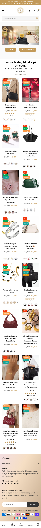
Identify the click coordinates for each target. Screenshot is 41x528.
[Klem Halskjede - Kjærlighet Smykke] (30, 90)
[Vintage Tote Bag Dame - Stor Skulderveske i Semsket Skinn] (30, 136)
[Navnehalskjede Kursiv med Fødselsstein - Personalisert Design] (30, 416)
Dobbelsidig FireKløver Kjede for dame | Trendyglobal (10, 200)
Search (21, 526)
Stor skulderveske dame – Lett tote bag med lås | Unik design (30, 385)
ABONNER (33, 504)
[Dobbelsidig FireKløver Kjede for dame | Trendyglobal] (10, 182)
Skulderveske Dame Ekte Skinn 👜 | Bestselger (30, 246)
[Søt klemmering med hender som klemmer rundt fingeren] (10, 228)
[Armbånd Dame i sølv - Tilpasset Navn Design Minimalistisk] (10, 367)
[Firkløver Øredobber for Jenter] (10, 136)
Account (12, 526)
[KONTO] (30, 10)
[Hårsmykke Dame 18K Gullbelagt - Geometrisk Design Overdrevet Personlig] (30, 321)
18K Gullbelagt (13, 1)
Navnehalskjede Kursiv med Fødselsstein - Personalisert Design (30, 433)
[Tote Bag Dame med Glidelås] (30, 275)
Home (3, 526)
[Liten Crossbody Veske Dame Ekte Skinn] (30, 182)
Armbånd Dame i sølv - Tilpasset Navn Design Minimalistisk (10, 385)
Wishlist (30, 526)
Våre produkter (28, 50)
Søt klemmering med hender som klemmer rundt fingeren (11, 246)
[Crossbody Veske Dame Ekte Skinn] (10, 90)
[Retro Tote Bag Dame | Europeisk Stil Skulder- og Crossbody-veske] (10, 416)
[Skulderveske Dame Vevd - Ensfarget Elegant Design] (10, 321)
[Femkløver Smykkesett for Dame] (10, 275)
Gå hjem (11, 50)
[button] (3, 10)
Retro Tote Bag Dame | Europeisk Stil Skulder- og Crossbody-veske (10, 433)
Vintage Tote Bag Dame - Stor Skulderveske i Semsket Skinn (30, 153)
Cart (38, 526)
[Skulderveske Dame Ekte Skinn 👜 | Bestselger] (30, 228)
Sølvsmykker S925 (27, 1)
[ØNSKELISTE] (34, 10)
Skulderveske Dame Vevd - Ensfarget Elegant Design (10, 338)
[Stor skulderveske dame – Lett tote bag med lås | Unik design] (30, 367)
